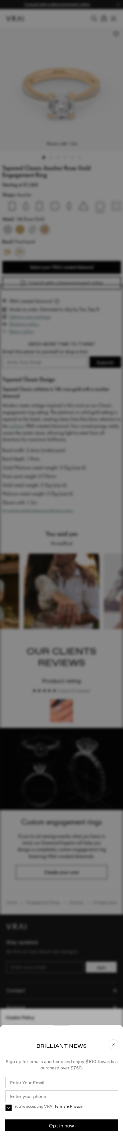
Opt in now (61, 1125)
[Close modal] (61, 569)
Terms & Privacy (68, 1106)
